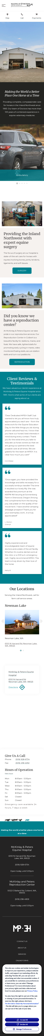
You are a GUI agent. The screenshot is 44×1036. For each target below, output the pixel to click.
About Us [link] (22, 948)
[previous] (3, 153)
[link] (22, 5)
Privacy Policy (32, 991)
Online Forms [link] (22, 960)
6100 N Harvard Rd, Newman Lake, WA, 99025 (21, 645)
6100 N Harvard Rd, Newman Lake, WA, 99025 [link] (22, 857)
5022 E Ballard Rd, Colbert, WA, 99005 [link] (22, 892)
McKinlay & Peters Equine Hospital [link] (22, 848)
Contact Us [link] (22, 941)
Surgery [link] (22, 271)
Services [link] (22, 954)
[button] (4, 5)
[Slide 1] (17, 183)
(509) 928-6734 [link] (22, 865)
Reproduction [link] (22, 362)
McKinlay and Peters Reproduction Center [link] (22, 883)
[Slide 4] (24, 183)
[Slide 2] (19, 183)
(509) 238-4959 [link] (22, 899)
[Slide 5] (26, 183)
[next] (41, 153)
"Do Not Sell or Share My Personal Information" (22, 1003)
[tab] (9, 774)
